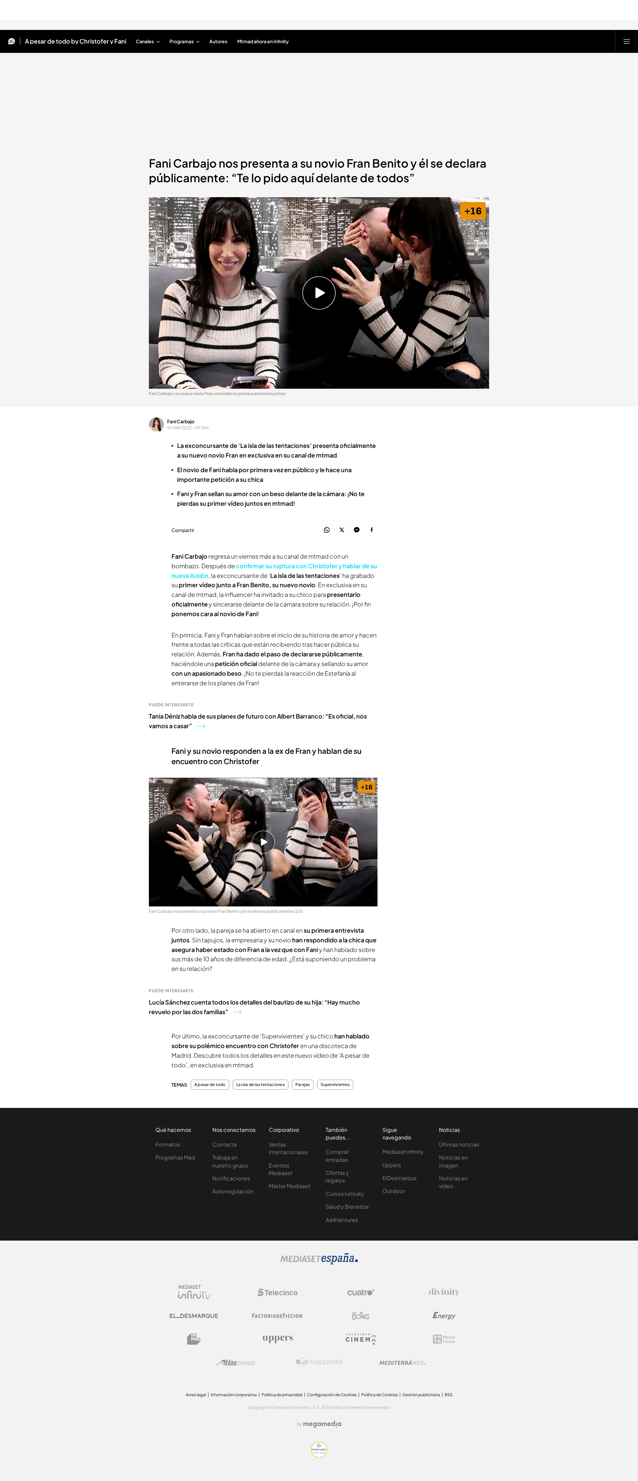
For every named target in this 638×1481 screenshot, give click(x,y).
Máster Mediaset (289, 1185)
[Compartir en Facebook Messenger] (357, 530)
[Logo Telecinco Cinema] (361, 1339)
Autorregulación (232, 1191)
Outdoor (393, 1190)
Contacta (224, 1144)
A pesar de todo (210, 1085)
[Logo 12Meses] (444, 1339)
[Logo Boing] (361, 1315)
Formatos (168, 1144)
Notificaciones (231, 1178)
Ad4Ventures (342, 1219)
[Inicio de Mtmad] (11, 41)
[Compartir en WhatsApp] (327, 530)
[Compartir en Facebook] (371, 530)
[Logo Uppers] (277, 1339)
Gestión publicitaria (421, 1394)
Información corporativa (234, 1394)
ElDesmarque (399, 1177)
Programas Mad (175, 1157)
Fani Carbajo (180, 421)
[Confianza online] (319, 1455)
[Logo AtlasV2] (235, 1362)
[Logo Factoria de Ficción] (277, 1315)
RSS (449, 1394)
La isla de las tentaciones (260, 1085)
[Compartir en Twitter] (342, 530)
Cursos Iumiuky (345, 1193)
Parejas (302, 1085)
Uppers (391, 1164)
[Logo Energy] (444, 1315)
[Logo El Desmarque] (194, 1316)
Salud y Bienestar (347, 1206)
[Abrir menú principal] (626, 41)
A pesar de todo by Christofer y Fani (75, 41)
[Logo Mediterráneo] (402, 1362)
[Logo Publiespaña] (319, 1362)
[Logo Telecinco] (277, 1292)
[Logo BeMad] (194, 1339)
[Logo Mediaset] (319, 1262)
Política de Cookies (379, 1394)
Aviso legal (196, 1394)
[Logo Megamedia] (322, 1424)
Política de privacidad (282, 1394)
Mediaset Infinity (403, 1151)
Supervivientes (335, 1085)
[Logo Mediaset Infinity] (194, 1292)
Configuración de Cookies (332, 1394)
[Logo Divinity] (444, 1292)
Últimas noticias (459, 1144)
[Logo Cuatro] (361, 1292)
